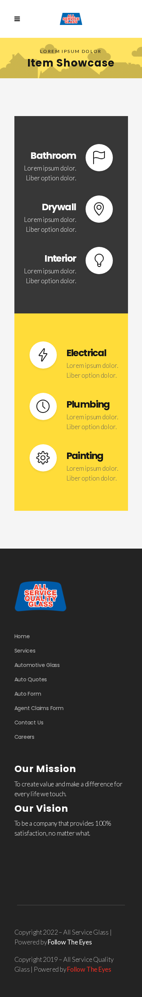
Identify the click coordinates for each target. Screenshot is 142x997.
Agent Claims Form (39, 708)
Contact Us (29, 722)
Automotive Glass (37, 665)
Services (25, 650)
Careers (24, 737)
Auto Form (27, 694)
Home (22, 636)
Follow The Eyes (70, 942)
